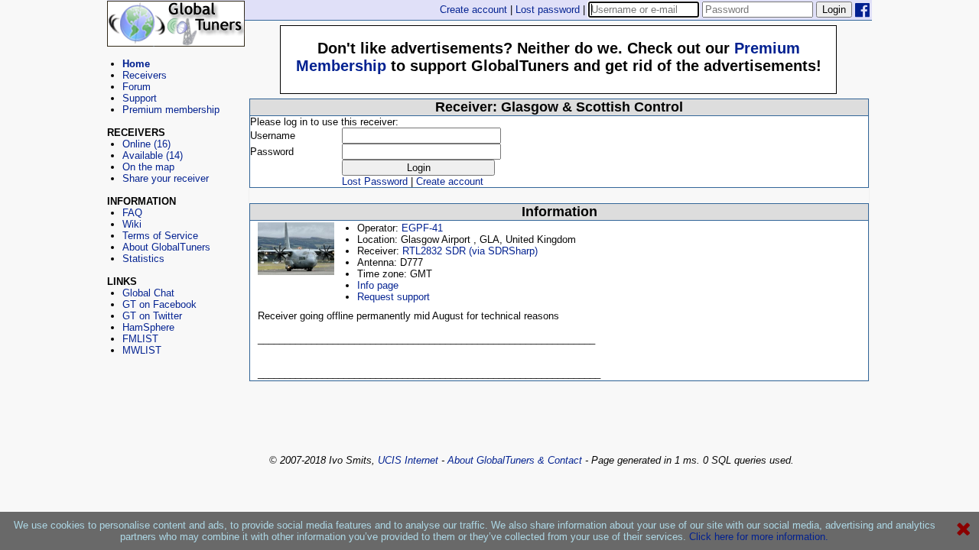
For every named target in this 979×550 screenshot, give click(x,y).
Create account (473, 9)
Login (834, 9)
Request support (393, 296)
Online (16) (146, 144)
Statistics (143, 258)
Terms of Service (160, 235)
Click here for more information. (758, 536)
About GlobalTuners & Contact (514, 460)
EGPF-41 (422, 228)
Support (139, 98)
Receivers (144, 75)
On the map (148, 167)
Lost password (548, 9)
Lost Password (375, 181)
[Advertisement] (176, 424)
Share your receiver (165, 178)
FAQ (132, 212)
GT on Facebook (159, 304)
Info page (377, 285)
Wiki (131, 224)
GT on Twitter (152, 316)
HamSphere (148, 327)
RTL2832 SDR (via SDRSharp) (470, 251)
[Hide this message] (963, 529)
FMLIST (140, 339)
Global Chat (148, 293)
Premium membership (171, 109)
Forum (136, 86)
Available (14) (152, 155)
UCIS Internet (408, 460)
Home (136, 64)
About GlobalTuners (166, 247)
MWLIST (141, 350)
